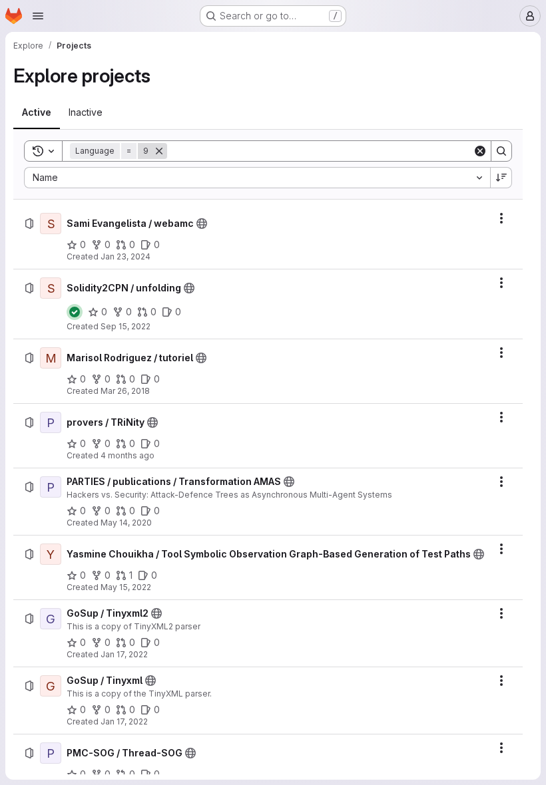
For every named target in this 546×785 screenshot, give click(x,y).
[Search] (501, 151)
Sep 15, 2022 (125, 326)
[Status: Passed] (75, 312)
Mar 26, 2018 (125, 391)
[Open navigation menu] (38, 16)
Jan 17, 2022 (124, 654)
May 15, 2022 (126, 587)
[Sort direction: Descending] (501, 177)
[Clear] (480, 151)
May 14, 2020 (126, 523)
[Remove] (159, 151)
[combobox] (257, 177)
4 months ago (127, 455)
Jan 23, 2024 (125, 256)
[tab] (36, 112)
